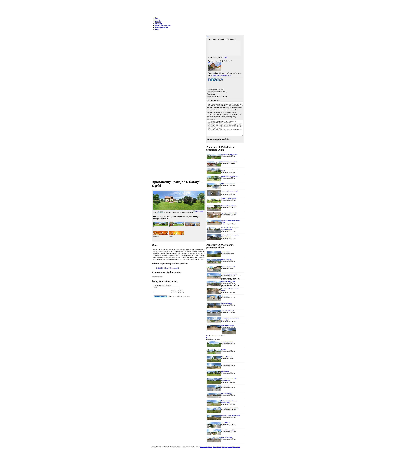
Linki (238, 447)
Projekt (215, 447)
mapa (225, 57)
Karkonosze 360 (204, 447)
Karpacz (210, 447)
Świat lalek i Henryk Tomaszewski (167, 268)
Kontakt (219, 447)
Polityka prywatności (227, 447)
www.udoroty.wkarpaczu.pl (222, 75)
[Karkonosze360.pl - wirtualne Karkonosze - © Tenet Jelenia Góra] (198, 211)
